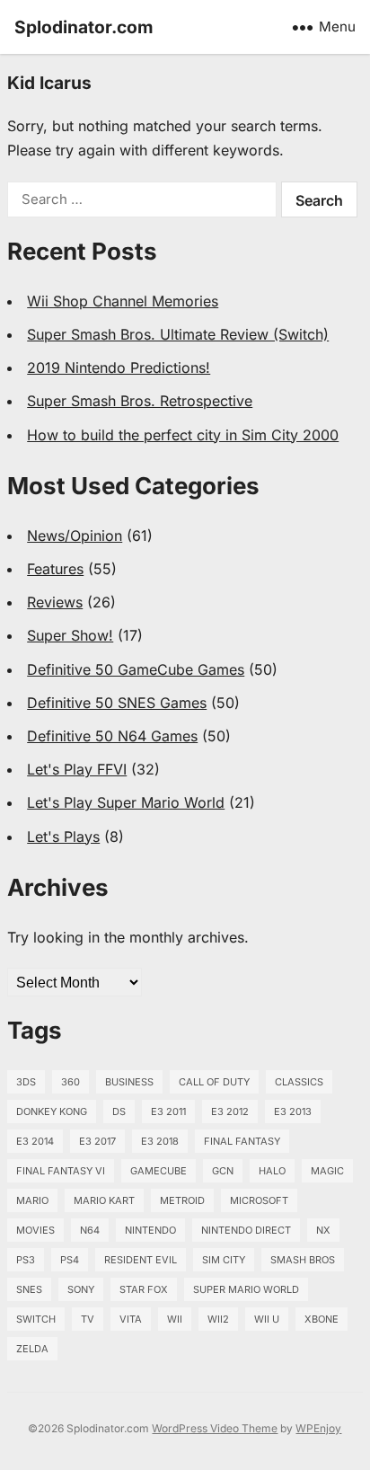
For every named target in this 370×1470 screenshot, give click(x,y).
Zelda (32, 1348)
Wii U (266, 1319)
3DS (26, 1082)
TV (87, 1319)
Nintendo (150, 1230)
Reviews (55, 602)
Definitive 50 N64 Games (112, 736)
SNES (29, 1289)
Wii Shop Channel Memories (122, 301)
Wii (174, 1319)
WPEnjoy (318, 1428)
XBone (321, 1319)
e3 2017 (97, 1141)
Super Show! (70, 635)
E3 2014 (35, 1141)
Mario (32, 1200)
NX (323, 1230)
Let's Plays (63, 837)
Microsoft (259, 1200)
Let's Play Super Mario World (126, 802)
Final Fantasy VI (60, 1170)
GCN (222, 1170)
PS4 (69, 1259)
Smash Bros (302, 1259)
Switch (36, 1319)
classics (299, 1082)
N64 (90, 1230)
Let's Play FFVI (77, 769)
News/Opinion (74, 536)
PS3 (25, 1259)
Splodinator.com (84, 27)
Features (55, 569)
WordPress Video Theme (215, 1428)
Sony (80, 1289)
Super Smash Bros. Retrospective (139, 401)
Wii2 (218, 1319)
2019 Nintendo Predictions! (118, 367)
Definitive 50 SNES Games (117, 703)
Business (129, 1082)
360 (70, 1082)
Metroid (182, 1200)
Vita (130, 1319)
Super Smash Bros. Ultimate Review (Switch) (178, 334)
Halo (272, 1170)
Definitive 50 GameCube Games (135, 669)
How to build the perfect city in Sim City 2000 (183, 435)
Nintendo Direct (246, 1230)
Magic (327, 1170)
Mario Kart (104, 1200)
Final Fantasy (242, 1141)
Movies (35, 1230)
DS (119, 1111)
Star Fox (143, 1289)
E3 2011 (168, 1111)
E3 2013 (293, 1111)
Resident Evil (140, 1259)
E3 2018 (160, 1141)
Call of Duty (214, 1082)
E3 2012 (230, 1111)
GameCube (158, 1170)
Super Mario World (246, 1289)
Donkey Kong (51, 1111)
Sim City (223, 1259)
